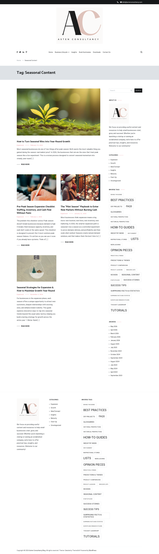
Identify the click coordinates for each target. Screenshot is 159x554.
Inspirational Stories (119, 239)
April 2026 (114, 330)
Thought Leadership (118, 305)
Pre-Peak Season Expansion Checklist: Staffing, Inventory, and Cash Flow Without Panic (36, 210)
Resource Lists (130, 270)
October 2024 (115, 354)
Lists (134, 239)
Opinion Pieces (121, 250)
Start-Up (114, 177)
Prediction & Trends (117, 255)
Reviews (114, 275)
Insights (74, 52)
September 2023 (116, 375)
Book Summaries (85, 52)
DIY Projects (116, 207)
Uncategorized (116, 181)
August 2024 (115, 361)
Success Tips (118, 285)
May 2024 (114, 368)
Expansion (20, 145)
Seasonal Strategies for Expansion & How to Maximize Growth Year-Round (36, 289)
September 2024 (116, 358)
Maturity (113, 174)
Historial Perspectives (119, 217)
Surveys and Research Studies (120, 300)
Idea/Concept (115, 167)
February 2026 (115, 337)
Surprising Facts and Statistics (120, 295)
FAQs (129, 206)
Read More (25, 164)
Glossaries (116, 212)
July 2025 (114, 347)
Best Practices (122, 200)
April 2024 (114, 372)
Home (51, 52)
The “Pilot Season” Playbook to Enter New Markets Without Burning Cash (80, 208)
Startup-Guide (115, 280)
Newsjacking (115, 244)
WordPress (92, 550)
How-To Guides (122, 227)
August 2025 (115, 344)
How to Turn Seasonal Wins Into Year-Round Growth (43, 141)
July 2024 (114, 365)
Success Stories (132, 280)
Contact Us (106, 52)
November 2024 (116, 351)
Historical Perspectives (120, 221)
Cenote (67, 550)
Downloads (97, 52)
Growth (113, 163)
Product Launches (116, 270)
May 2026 (114, 326)
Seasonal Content (131, 275)
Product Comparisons (119, 265)
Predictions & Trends (120, 260)
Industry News (117, 233)
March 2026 (115, 333)
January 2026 (115, 340)
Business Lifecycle (61, 52)
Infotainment (132, 233)
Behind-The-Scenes (116, 194)
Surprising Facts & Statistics (125, 291)
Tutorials (119, 310)
